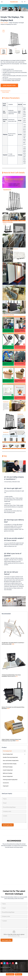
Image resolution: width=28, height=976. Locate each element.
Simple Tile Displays (10, 17)
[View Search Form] (22, 2)
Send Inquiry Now (8, 825)
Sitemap (2, 967)
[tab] (5, 92)
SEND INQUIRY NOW (9, 85)
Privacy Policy (7, 967)
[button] (4, 51)
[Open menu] (2, 2)
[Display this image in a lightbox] (14, 187)
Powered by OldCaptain (22, 970)
